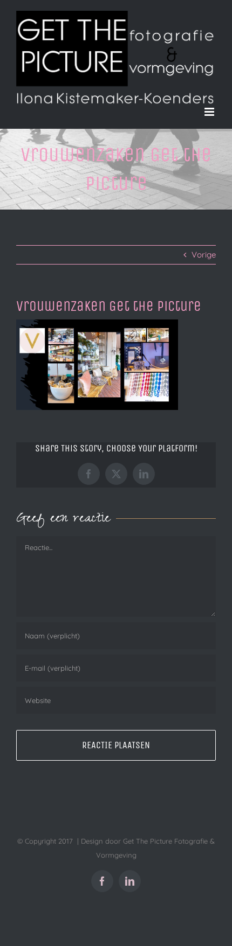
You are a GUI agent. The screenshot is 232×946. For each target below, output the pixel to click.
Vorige (204, 254)
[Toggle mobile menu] (210, 111)
